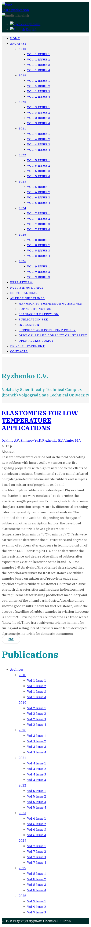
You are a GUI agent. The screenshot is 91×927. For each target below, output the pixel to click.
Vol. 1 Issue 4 (38, 70)
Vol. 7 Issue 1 (38, 213)
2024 (22, 208)
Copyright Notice (35, 309)
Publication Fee (33, 319)
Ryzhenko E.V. (52, 440)
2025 (22, 234)
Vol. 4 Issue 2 (38, 139)
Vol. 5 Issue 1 (38, 160)
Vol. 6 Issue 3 (38, 197)
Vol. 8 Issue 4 (38, 256)
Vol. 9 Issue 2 (38, 272)
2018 (22, 49)
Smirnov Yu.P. (31, 440)
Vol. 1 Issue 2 (38, 59)
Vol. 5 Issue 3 (38, 171)
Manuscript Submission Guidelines (50, 303)
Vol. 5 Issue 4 (38, 176)
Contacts (19, 351)
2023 (22, 181)
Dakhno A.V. (10, 440)
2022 (22, 155)
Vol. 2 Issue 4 (38, 96)
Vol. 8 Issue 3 (38, 250)
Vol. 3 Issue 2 (38, 112)
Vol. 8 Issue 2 (38, 245)
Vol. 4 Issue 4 (38, 150)
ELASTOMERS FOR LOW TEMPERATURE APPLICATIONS (40, 420)
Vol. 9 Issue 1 (38, 266)
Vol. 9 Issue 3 (38, 277)
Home (15, 38)
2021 (22, 128)
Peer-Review (21, 282)
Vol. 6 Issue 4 (38, 203)
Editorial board (25, 293)
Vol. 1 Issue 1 (38, 54)
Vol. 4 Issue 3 (38, 144)
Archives (18, 43)
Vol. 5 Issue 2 (38, 165)
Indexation (29, 325)
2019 (22, 75)
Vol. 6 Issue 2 (38, 192)
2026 (22, 261)
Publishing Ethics (26, 287)
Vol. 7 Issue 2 (38, 219)
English (31, 30)
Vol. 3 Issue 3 (38, 118)
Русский (33, 24)
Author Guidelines (27, 298)
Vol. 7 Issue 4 (38, 229)
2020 (22, 102)
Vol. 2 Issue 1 (38, 81)
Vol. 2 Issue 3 (38, 91)
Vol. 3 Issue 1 (38, 107)
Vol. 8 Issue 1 (38, 240)
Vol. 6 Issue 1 (38, 187)
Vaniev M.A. (72, 440)
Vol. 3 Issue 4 (38, 123)
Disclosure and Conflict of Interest (53, 335)
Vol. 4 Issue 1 (38, 134)
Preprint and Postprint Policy (47, 330)
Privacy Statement (27, 346)
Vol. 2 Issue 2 (38, 86)
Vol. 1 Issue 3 (38, 65)
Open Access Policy (36, 341)
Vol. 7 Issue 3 (38, 224)
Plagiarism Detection (39, 314)
